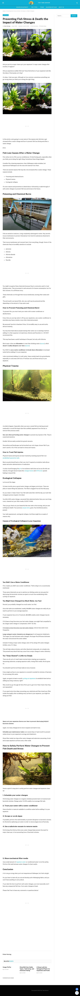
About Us (61, 7)
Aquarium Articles (51, 7)
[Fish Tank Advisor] (31, 3)
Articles (5, 15)
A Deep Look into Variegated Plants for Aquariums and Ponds (43, 968)
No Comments (35, 26)
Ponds (42, 7)
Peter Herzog (7, 26)
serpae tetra (26, 508)
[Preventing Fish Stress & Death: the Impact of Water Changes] (27, 45)
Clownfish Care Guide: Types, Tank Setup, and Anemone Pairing (27, 968)
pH (20, 468)
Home (4, 11)
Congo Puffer (7, 967)
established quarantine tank (11, 458)
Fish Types (34, 7)
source (42, 343)
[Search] (77, 3)
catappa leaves (28, 471)
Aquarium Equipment (22, 7)
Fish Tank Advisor (44, 2)
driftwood (39, 471)
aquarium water (21, 862)
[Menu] (3, 3)
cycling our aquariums (29, 678)
